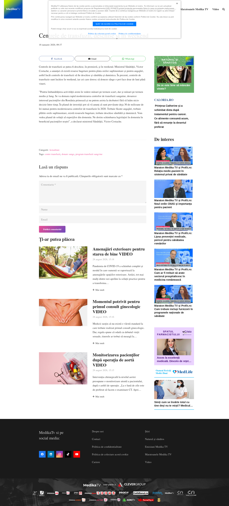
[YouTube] (76, 454)
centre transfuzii (52, 154)
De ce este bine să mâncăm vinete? (173, 87)
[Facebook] (42, 454)
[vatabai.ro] (159, 500)
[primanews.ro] (67, 493)
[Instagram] (59, 454)
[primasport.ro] (100, 493)
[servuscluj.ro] (147, 499)
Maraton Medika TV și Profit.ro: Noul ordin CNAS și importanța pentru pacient (173, 204)
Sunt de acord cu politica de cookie (114, 24)
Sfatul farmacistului (168, 333)
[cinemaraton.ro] (181, 493)
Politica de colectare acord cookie (110, 454)
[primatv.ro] (35, 493)
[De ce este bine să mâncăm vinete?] (174, 74)
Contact (96, 439)
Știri (147, 431)
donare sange (68, 154)
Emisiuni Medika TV (156, 446)
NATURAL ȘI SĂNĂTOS (170, 61)
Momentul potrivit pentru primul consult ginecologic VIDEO (116, 306)
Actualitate (54, 149)
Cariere (96, 462)
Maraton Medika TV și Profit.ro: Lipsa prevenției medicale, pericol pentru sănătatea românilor (173, 238)
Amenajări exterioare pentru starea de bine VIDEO (119, 251)
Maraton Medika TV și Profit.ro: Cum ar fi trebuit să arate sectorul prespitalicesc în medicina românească (173, 274)
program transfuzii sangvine (89, 154)
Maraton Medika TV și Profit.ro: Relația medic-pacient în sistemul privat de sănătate (173, 171)
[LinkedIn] (51, 454)
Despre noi (98, 431)
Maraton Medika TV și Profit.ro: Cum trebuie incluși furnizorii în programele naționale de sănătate (173, 310)
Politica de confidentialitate (107, 446)
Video (148, 462)
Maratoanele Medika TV (158, 454)
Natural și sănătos (154, 439)
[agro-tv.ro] (129, 499)
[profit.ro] (124, 493)
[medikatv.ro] (170, 493)
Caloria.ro (163, 100)
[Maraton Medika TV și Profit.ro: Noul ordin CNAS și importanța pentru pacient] (173, 189)
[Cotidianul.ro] (141, 493)
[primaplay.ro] (79, 493)
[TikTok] (68, 454)
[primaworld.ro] (116, 499)
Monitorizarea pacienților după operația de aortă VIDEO (116, 360)
